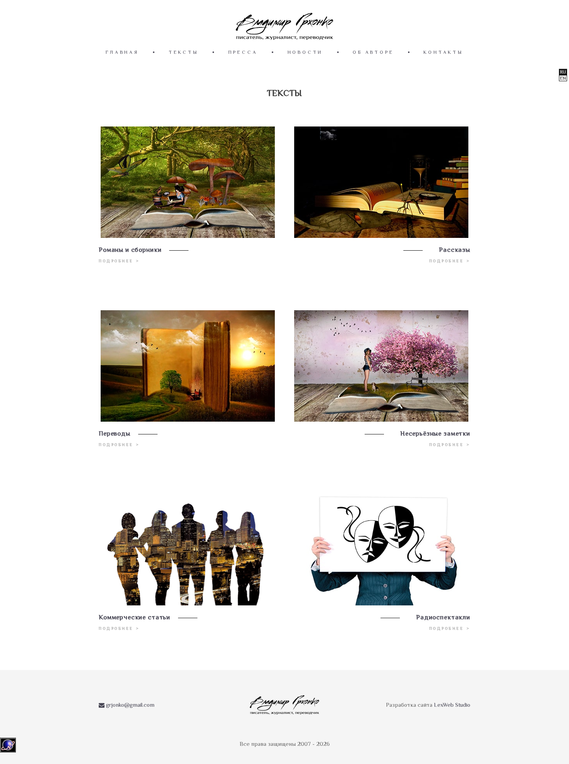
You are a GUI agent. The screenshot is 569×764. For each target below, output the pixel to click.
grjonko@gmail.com (129, 704)
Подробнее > (119, 261)
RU (563, 72)
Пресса (243, 52)
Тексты (184, 52)
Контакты (443, 52)
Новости (305, 52)
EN (563, 78)
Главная (122, 52)
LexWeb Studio (452, 704)
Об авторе (373, 52)
